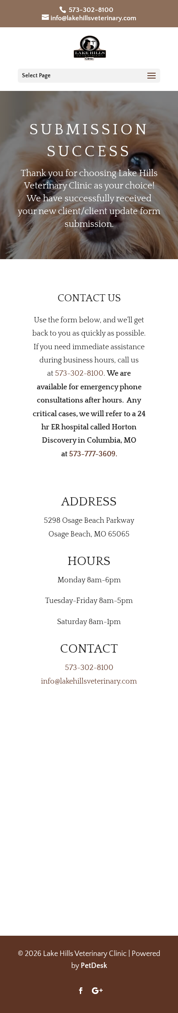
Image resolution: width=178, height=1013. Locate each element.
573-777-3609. (93, 454)
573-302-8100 (90, 10)
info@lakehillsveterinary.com (89, 681)
